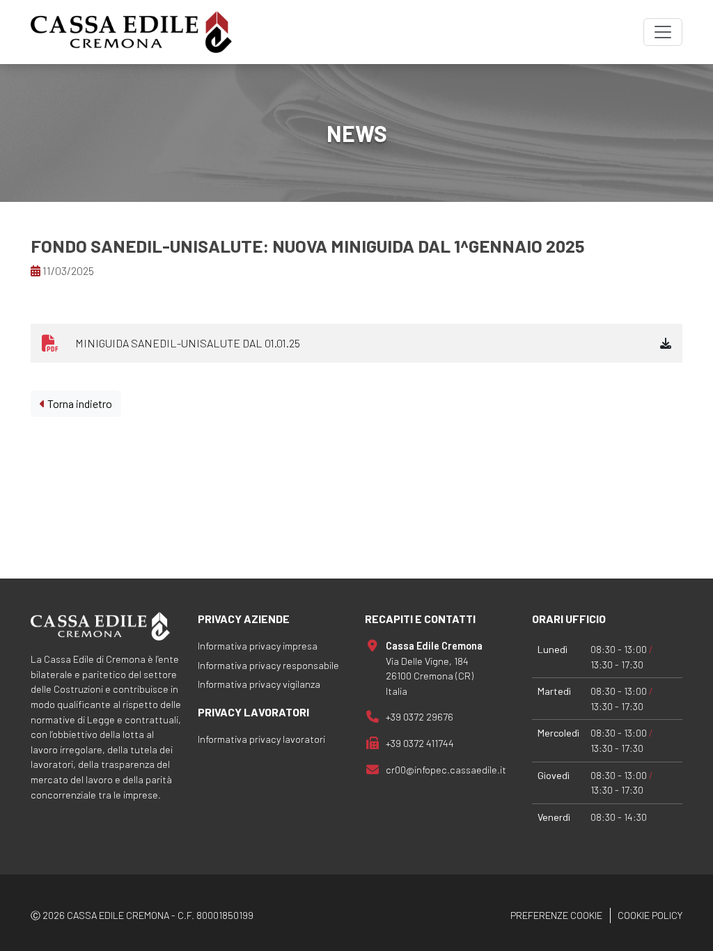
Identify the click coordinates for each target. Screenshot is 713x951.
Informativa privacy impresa (258, 646)
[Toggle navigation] (662, 32)
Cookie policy (650, 915)
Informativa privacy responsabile (268, 665)
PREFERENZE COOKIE (556, 915)
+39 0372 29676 (419, 717)
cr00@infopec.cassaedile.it (446, 770)
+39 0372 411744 (420, 743)
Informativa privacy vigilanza (259, 684)
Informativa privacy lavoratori (261, 739)
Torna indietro (78, 403)
